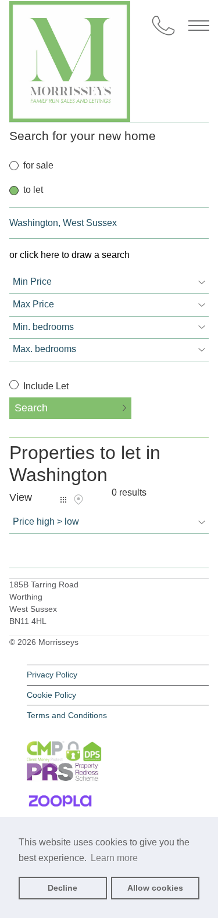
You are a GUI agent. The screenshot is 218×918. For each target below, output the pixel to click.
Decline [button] (62, 887)
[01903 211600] (163, 25)
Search (31, 408)
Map (78, 499)
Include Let (45, 386)
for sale (38, 165)
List (63, 499)
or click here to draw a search (69, 255)
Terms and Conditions (67, 715)
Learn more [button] (114, 858)
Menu (198, 25)
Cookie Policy (51, 695)
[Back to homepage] (109, 52)
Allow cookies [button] (155, 887)
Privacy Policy (52, 674)
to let (33, 190)
